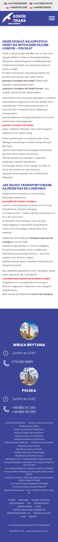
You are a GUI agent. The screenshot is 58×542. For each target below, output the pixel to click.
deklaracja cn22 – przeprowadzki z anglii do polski (29, 459)
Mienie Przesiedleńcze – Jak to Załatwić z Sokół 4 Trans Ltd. (29, 491)
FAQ (29, 503)
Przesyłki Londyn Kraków (42, 442)
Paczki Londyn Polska (29, 426)
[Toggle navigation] (51, 18)
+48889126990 (42, 7)
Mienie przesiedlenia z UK (18, 513)
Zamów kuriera (24, 506)
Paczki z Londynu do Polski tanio (29, 432)
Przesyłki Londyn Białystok (16, 442)
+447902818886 (17, 3)
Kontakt (33, 516)
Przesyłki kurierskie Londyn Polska (29, 439)
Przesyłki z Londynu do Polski (29, 449)
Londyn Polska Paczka (15, 423)
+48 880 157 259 (23, 408)
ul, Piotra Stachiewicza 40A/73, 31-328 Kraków (29, 525)
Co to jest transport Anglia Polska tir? (29, 486)
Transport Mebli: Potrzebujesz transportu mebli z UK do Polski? (29, 473)
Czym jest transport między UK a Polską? (29, 483)
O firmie (11, 500)
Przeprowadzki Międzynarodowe (29, 509)
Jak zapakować (16, 503)
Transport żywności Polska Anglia (29, 452)
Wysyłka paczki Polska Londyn (29, 455)
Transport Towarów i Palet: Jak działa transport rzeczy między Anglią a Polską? (29, 479)
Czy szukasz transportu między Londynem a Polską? (29, 468)
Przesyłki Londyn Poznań (29, 446)
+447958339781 (43, 3)
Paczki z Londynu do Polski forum (29, 429)
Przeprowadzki (41, 503)
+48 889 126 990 (24, 412)
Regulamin (23, 500)
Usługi (38, 506)
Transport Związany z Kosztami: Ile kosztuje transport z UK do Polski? (29, 463)
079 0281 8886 (22, 362)
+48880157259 (18, 7)
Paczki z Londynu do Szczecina (29, 436)
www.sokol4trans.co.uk (36, 531)
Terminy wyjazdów (40, 500)
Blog (23, 516)
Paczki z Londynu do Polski (40, 423)
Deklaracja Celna (42, 513)
